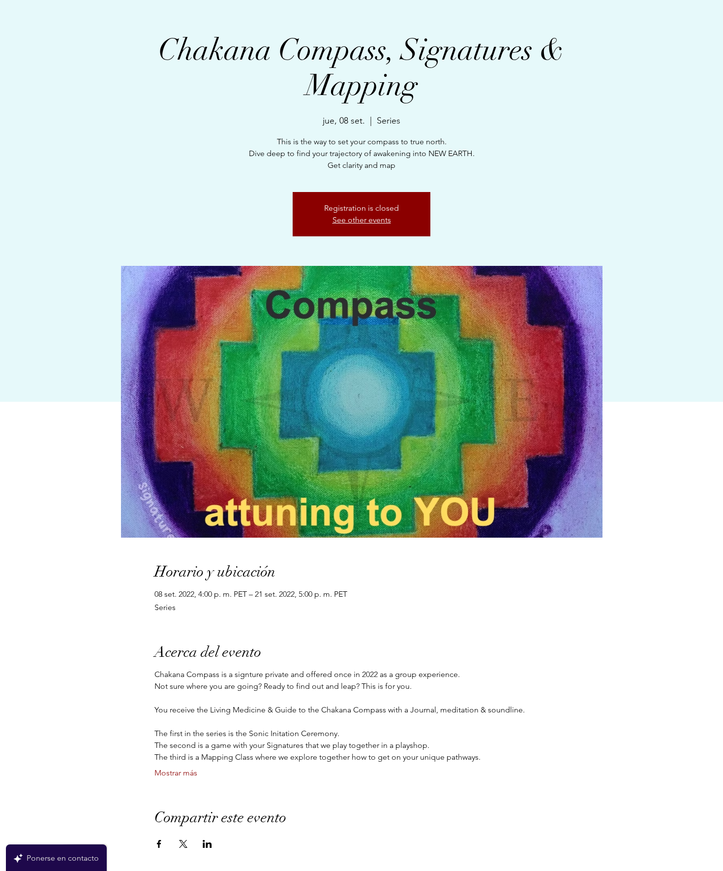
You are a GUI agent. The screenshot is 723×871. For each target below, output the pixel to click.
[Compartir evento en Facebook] (159, 844)
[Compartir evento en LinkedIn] (207, 844)
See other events (361, 220)
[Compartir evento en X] (183, 844)
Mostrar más (175, 772)
